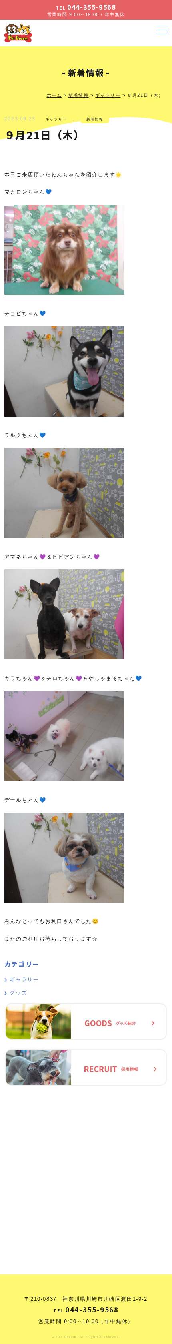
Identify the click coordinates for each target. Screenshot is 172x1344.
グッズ (18, 993)
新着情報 (94, 119)
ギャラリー (56, 119)
